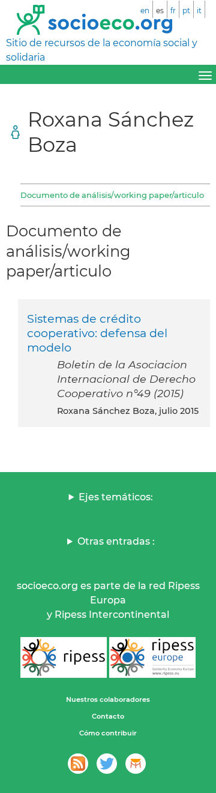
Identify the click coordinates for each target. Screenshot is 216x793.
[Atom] (78, 763)
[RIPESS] (63, 657)
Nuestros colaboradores (108, 699)
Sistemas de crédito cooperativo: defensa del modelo (97, 333)
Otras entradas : (116, 541)
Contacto (108, 716)
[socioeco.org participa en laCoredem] (135, 763)
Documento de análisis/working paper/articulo (112, 195)
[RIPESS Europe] (152, 657)
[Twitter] (107, 763)
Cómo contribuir (108, 733)
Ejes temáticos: (116, 497)
